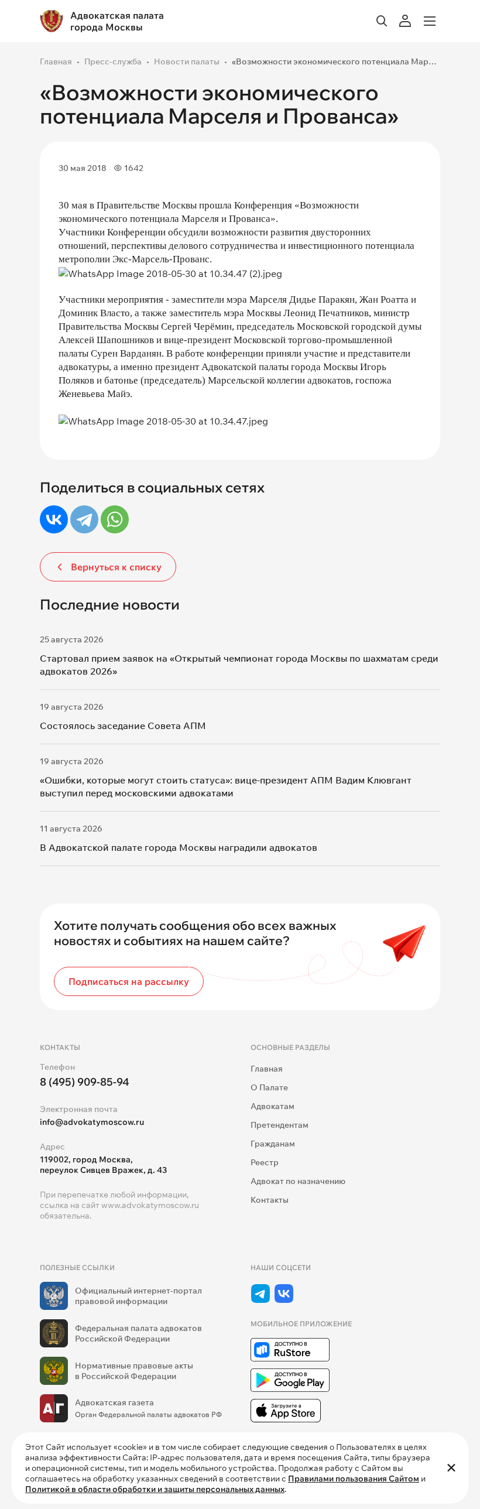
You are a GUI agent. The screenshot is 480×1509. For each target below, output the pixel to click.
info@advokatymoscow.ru (92, 1122)
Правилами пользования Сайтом (353, 1478)
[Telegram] (84, 519)
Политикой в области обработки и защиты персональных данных (154, 1489)
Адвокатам (272, 1106)
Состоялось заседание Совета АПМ (123, 725)
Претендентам (279, 1125)
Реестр (265, 1162)
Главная (56, 61)
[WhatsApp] (115, 519)
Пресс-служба (113, 61)
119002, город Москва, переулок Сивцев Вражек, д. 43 (103, 1164)
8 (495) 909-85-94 (84, 1082)
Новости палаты (187, 61)
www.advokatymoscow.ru (150, 1205)
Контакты (270, 1200)
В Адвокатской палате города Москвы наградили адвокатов (178, 847)
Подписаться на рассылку (128, 981)
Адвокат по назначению (298, 1181)
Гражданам (273, 1143)
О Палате (269, 1087)
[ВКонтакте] (54, 519)
